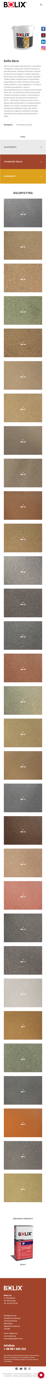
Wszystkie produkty (24, 125)
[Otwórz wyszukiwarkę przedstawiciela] (41, 1375)
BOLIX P (23, 1264)
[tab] (23, 138)
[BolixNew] (15, 4)
